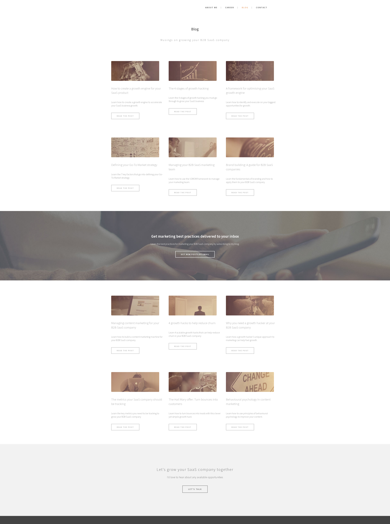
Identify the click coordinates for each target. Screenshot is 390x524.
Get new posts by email (195, 254)
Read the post (125, 116)
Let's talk (195, 489)
